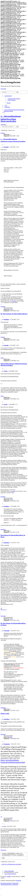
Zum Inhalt (3, 88)
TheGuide (3, 616)
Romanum (3, 734)
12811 (11, 619)
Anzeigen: (4, 853)
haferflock (3, 529)
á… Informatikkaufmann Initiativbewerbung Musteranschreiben (11, 118)
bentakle (3, 133)
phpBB (8, 876)
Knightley (3, 306)
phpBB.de (18, 880)
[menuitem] (13, 98)
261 (11, 819)
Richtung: (14, 855)
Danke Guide (5, 713)
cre (1, 816)
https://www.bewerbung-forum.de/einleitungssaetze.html (13, 761)
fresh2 (2, 357)
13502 (11, 309)
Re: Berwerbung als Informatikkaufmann (14, 314)
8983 (11, 737)
